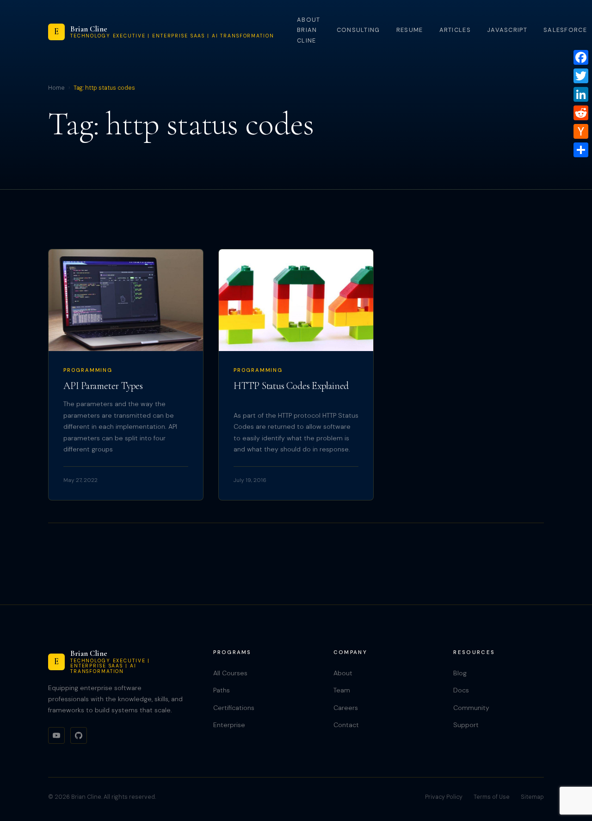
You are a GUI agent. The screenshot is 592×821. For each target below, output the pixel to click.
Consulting (358, 30)
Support (466, 725)
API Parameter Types (103, 386)
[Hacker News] (581, 131)
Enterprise (229, 725)
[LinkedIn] (581, 94)
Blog (460, 673)
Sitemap (532, 797)
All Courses (230, 673)
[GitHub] (78, 735)
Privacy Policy (443, 797)
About (342, 673)
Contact (346, 725)
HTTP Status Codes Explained (291, 386)
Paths (221, 690)
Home (56, 88)
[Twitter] (581, 76)
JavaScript (507, 30)
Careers (345, 708)
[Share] (581, 150)
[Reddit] (581, 113)
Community (471, 708)
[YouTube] (56, 735)
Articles (455, 30)
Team (341, 690)
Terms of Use (492, 797)
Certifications (233, 708)
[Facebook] (581, 57)
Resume (409, 30)
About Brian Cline (308, 30)
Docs (461, 690)
